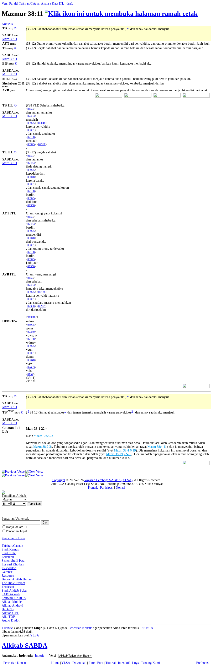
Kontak (93, 487)
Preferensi (202, 662)
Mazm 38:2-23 (43, 436)
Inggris (39, 655)
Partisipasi (106, 487)
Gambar (7, 572)
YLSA (34, 635)
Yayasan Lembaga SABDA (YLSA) (108, 480)
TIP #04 (7, 628)
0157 (30, 108)
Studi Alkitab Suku (14, 590)
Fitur (92, 662)
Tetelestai (8, 586)
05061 (31, 130)
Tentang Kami (150, 662)
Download (79, 662)
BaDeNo (8, 609)
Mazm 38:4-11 (157, 446)
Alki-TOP (8, 616)
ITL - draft (66, 3)
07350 (42, 144)
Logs (135, 662)
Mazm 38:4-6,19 (125, 450)
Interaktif (124, 662)
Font (100, 662)
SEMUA (147, 628)
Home (55, 662)
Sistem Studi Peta (13, 560)
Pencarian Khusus (13, 538)
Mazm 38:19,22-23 (118, 454)
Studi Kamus (10, 549)
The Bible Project (13, 583)
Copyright (58, 480)
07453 (31, 115)
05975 (31, 123)
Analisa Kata (49, 3)
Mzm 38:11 (9, 39)
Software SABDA (14, 598)
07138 (31, 137)
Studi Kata (9, 553)
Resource (8, 575)
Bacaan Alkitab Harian (17, 579)
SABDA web (11, 594)
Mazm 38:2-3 (42, 446)
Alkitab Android (12, 605)
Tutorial (110, 662)
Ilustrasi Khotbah (13, 564)
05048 (42, 123)
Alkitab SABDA (24, 645)
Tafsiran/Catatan (29, 3)
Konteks (7, 24)
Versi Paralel (10, 3)
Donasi (120, 487)
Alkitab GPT (10, 613)
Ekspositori (9, 568)
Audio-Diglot (10, 620)
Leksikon (8, 557)
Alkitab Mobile (12, 601)
